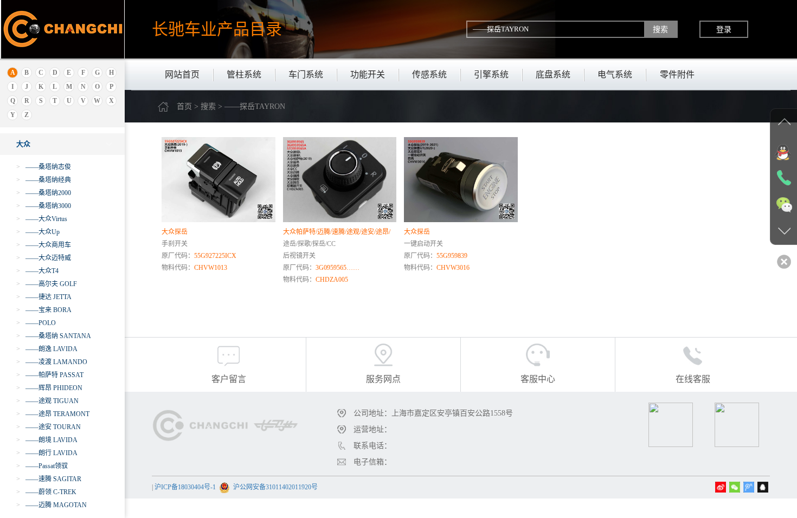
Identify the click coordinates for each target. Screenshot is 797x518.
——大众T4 (37, 271)
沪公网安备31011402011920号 (275, 487)
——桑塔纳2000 (43, 193)
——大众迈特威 (43, 258)
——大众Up (38, 232)
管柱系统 (244, 74)
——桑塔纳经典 (43, 180)
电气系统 (614, 74)
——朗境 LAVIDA (47, 440)
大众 (23, 144)
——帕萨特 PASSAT (49, 375)
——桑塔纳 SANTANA (53, 336)
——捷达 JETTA (44, 297)
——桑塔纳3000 (43, 206)
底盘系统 (553, 74)
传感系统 (429, 74)
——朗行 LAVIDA (47, 453)
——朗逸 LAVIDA (47, 349)
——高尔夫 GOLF (46, 284)
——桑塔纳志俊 (43, 167)
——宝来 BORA (44, 310)
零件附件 (677, 74)
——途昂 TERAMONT (52, 414)
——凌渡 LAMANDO (51, 362)
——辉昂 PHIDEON (49, 388)
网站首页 (182, 74)
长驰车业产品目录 (217, 29)
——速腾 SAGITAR (48, 479)
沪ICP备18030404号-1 (185, 487)
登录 (723, 29)
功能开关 (367, 74)
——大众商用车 (43, 245)
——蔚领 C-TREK (46, 492)
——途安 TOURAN (48, 427)
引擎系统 (491, 74)
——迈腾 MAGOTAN (51, 505)
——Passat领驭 (42, 466)
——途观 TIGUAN (47, 401)
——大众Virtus (41, 219)
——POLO (36, 323)
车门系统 (305, 74)
